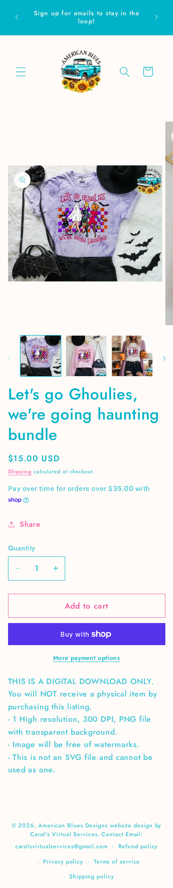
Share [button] (30, 524)
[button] (20, 71)
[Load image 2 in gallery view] (86, 356)
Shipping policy (91, 876)
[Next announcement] (156, 17)
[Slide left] (9, 358)
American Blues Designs (73, 825)
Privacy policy (63, 861)
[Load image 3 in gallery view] (132, 356)
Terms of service (117, 861)
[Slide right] (164, 358)
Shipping (20, 471)
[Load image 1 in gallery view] (41, 356)
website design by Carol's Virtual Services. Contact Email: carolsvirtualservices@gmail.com (88, 835)
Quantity (21, 548)
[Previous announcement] (17, 17)
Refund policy (138, 846)
